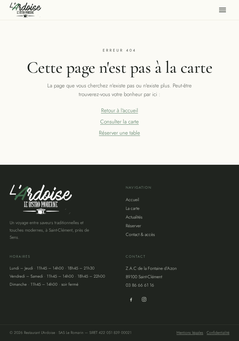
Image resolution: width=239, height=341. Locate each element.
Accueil (132, 199)
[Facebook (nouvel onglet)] (131, 299)
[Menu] (222, 10)
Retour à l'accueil (119, 110)
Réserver (133, 226)
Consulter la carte (119, 121)
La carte (132, 208)
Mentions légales (189, 332)
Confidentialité (218, 332)
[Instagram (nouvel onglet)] (144, 299)
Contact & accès (140, 234)
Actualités (134, 217)
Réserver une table (119, 132)
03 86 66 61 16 (140, 285)
